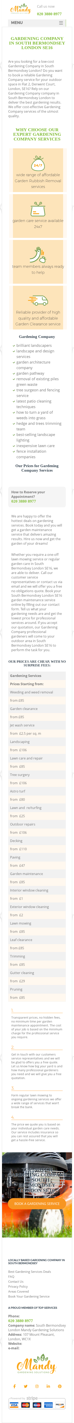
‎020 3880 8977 (23, 501)
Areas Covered (18, 1291)
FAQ (11, 1276)
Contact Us (15, 1281)
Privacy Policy (18, 1286)
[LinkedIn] (48, 1386)
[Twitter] (26, 1386)
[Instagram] (37, 1386)
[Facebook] (14, 1386)
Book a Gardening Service (37, 1203)
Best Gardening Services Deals (29, 1271)
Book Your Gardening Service (29, 1296)
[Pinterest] (60, 1386)
